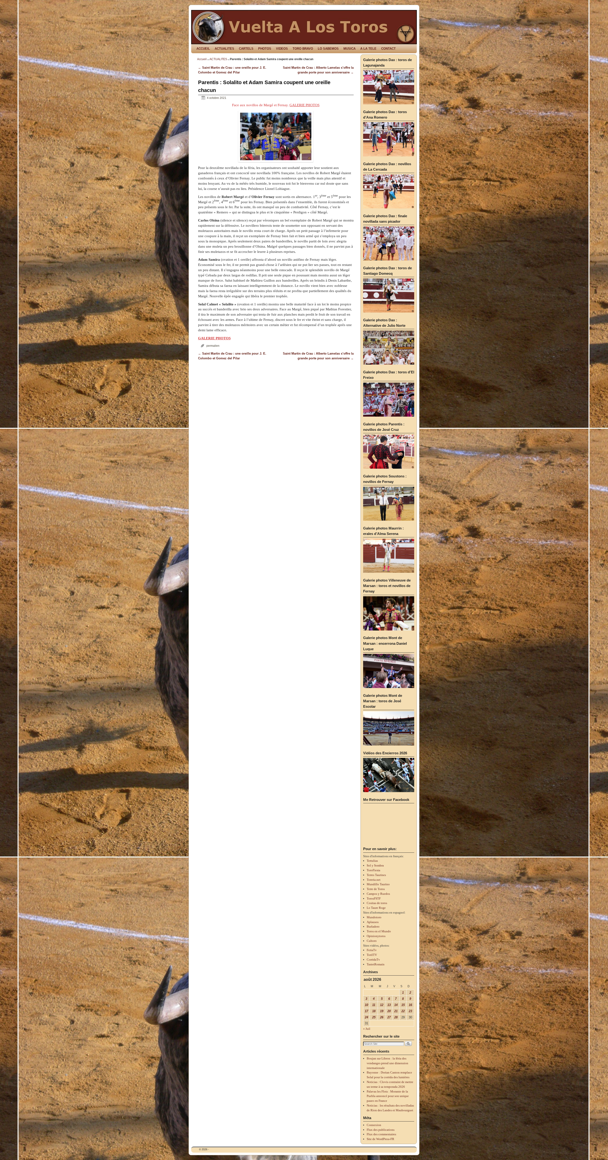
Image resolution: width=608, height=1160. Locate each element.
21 (396, 1011)
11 (373, 1005)
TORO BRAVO (303, 48)
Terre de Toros (376, 889)
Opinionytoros (376, 936)
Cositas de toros (377, 903)
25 (373, 1017)
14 (396, 1005)
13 (389, 1005)
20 (389, 1011)
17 (366, 1011)
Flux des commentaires (381, 1134)
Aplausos (373, 922)
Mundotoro (374, 917)
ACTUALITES (224, 48)
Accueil (202, 59)
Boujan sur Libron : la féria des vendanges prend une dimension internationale (387, 1063)
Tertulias (372, 860)
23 (410, 1011)
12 (381, 1005)
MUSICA (349, 48)
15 (403, 1005)
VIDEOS (282, 48)
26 (381, 1017)
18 (373, 1011)
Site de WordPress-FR (380, 1139)
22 (403, 1011)
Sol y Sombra (375, 865)
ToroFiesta (373, 870)
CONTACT (388, 48)
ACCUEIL (203, 48)
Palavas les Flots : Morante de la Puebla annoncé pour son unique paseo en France (388, 1096)
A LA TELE (368, 48)
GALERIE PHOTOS (304, 105)
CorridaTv (373, 959)
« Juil (366, 1028)
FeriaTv (372, 950)
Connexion (374, 1125)
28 (396, 1017)
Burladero (373, 926)
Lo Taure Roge (376, 908)
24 (366, 1017)
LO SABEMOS (328, 48)
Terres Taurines (376, 875)
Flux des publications (380, 1129)
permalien (212, 345)
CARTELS (246, 48)
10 (366, 1005)
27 (389, 1017)
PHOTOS (264, 48)
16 (410, 1005)
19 (381, 1011)
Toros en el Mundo (379, 931)
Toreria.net (373, 879)
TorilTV (372, 955)
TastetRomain (376, 964)
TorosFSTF (374, 898)
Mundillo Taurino (378, 884)
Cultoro (372, 941)
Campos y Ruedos (378, 893)
